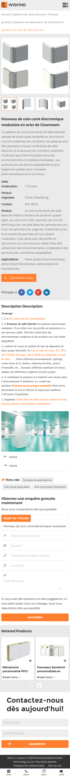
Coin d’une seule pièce (17, 486)
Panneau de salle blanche (37, 480)
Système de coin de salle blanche (22, 29)
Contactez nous (21, 278)
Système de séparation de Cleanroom (38, 22)
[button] (39, 685)
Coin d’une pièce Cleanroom (50, 486)
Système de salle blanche (29, 14)
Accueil (5, 14)
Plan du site (54, 765)
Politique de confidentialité (29, 765)
